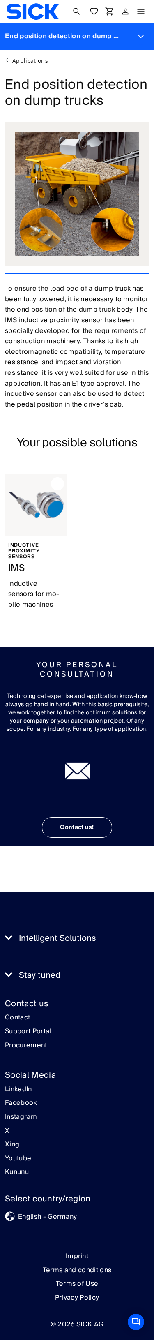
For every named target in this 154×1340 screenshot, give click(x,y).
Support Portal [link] (28, 1031)
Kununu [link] (17, 1172)
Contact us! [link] (77, 827)
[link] (33, 11)
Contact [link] (17, 1017)
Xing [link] (12, 1144)
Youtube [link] (18, 1158)
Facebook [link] (21, 1103)
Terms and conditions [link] (77, 1270)
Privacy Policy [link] (77, 1297)
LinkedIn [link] (18, 1089)
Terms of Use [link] (77, 1283)
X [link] (7, 1131)
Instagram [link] (21, 1117)
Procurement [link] (26, 1045)
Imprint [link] (77, 1256)
